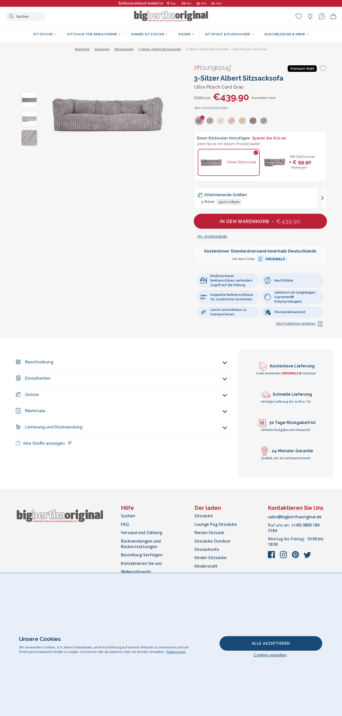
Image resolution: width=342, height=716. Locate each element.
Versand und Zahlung (141, 532)
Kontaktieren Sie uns (141, 563)
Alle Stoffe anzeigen (44, 443)
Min (204, 3)
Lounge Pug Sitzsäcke (216, 524)
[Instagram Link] (284, 557)
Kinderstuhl (206, 566)
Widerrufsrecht (136, 571)
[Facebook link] (272, 557)
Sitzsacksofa (207, 549)
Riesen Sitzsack (209, 532)
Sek (219, 3)
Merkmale (35, 410)
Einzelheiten (38, 378)
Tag (173, 3)
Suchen (128, 516)
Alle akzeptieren (271, 643)
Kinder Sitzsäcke (211, 557)
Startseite (82, 49)
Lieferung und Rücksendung (53, 426)
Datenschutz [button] (176, 651)
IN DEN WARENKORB (260, 221)
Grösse (32, 394)
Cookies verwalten (270, 655)
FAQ (125, 524)
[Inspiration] (310, 16)
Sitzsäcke (204, 516)
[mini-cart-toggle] (333, 17)
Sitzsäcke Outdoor (213, 541)
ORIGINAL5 (275, 260)
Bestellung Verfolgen (141, 555)
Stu (189, 3)
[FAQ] (321, 16)
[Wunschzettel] (298, 16)
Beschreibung (39, 361)
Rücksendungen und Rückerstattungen (141, 543)
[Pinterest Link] (296, 557)
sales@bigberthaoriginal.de (294, 517)
